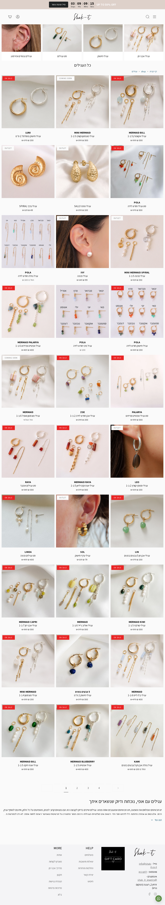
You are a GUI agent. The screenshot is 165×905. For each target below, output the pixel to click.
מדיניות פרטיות (55, 888)
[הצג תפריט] (154, 16)
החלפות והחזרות (85, 868)
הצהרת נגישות (55, 881)
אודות (59, 855)
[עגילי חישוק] (103, 38)
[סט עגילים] (62, 38)
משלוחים (89, 855)
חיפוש (90, 881)
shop (143, 71)
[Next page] (118, 788)
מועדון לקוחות (55, 861)
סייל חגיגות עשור (59, 4)
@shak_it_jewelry (147, 880)
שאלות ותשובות (86, 861)
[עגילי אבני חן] (144, 38)
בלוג (60, 894)
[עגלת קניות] (10, 16)
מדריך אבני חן (55, 868)
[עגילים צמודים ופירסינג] (21, 38)
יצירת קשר (88, 874)
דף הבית (153, 71)
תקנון (59, 874)
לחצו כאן (143, 872)
